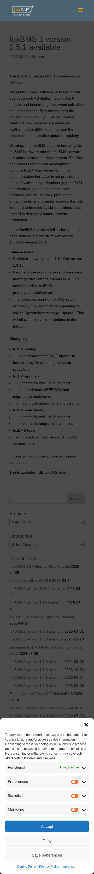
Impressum (69, 867)
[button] (86, 724)
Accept (47, 826)
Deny (47, 841)
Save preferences (47, 855)
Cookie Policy (27, 867)
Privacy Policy (49, 867)
